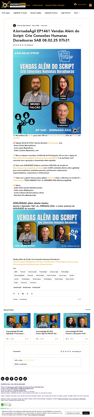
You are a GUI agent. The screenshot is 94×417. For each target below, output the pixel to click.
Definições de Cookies (73, 413)
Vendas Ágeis (37, 279)
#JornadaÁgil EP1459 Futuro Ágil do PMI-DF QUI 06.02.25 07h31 (46, 332)
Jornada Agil (17, 287)
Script (16, 282)
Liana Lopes (62, 275)
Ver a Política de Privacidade (36, 415)
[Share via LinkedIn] (23, 293)
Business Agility (36, 13)
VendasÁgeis (48, 279)
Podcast (22, 272)
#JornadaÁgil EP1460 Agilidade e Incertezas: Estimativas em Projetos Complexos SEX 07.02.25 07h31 (16, 332)
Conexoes (24, 282)
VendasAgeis (26, 279)
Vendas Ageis (59, 279)
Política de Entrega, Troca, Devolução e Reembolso (72, 398)
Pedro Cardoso (51, 275)
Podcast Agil (36, 287)
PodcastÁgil (64, 272)
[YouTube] (16, 378)
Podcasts (30, 275)
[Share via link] (27, 293)
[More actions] (80, 25)
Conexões (33, 282)
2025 (15, 272)
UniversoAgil (40, 275)
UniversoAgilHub (19, 275)
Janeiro (16, 279)
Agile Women (66, 13)
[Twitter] (20, 378)
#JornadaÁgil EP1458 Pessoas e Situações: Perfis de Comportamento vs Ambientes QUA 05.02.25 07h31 (76, 332)
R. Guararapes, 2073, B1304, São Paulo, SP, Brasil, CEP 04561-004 (25, 387)
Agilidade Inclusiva (51, 13)
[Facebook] (11, 378)
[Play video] (47, 229)
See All (88, 309)
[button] (90, 4)
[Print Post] (32, 293)
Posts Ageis (6, 13)
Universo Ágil (32, 272)
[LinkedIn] (2, 378)
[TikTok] (25, 378)
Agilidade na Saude (20, 13)
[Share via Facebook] (14, 293)
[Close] (92, 413)
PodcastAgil (43, 272)
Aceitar (86, 413)
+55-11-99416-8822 (12, 388)
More (76, 13)
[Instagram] (7, 378)
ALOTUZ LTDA (21, 400)
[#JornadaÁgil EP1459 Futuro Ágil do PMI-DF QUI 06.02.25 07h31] (47, 320)
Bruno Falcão (70, 279)
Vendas (71, 275)
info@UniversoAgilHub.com (25, 388)
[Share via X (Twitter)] (18, 293)
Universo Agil (54, 272)
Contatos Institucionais (19, 390)
